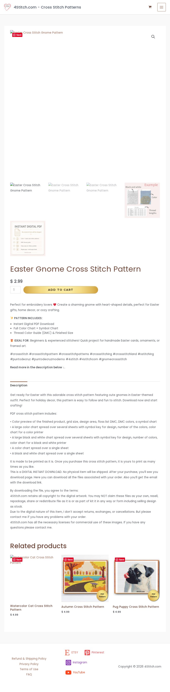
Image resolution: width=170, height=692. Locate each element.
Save (19, 34)
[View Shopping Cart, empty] (150, 7)
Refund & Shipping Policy (29, 659)
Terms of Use (29, 669)
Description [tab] (18, 385)
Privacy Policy (29, 664)
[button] (153, 36)
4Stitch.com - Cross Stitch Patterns (47, 7)
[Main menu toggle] (161, 7)
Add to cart (60, 289)
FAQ (29, 674)
